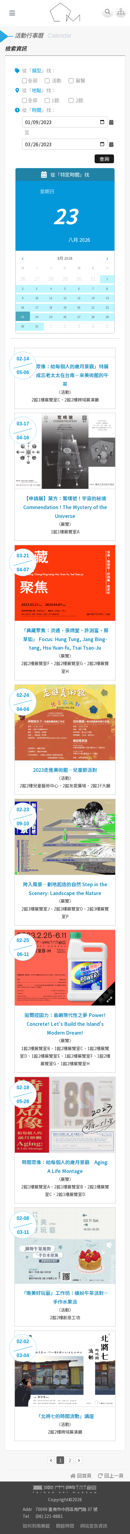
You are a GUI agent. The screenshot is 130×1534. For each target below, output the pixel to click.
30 (22, 326)
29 (107, 317)
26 (65, 317)
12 (65, 298)
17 (36, 307)
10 (36, 298)
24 (36, 317)
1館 (55, 100)
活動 (56, 80)
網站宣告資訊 (93, 1525)
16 (22, 307)
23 (22, 317)
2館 (79, 100)
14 (93, 298)
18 (50, 307)
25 (50, 317)
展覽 (80, 80)
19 (65, 307)
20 (78, 307)
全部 (32, 80)
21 (93, 307)
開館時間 (65, 1525)
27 (78, 317)
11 (50, 298)
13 (78, 298)
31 (36, 326)
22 (107, 307)
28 (93, 317)
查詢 (104, 158)
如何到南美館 (36, 1525)
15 (107, 298)
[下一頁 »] (79, 1460)
